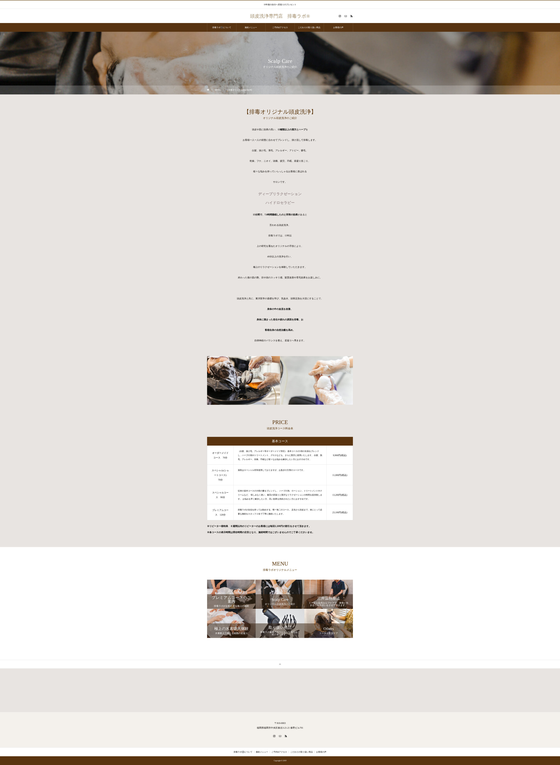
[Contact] (345, 16)
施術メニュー (251, 27)
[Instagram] (339, 16)
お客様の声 (338, 27)
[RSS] (351, 16)
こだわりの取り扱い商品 (309, 27)
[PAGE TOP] (280, 664)
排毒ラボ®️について (221, 27)
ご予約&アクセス (280, 27)
